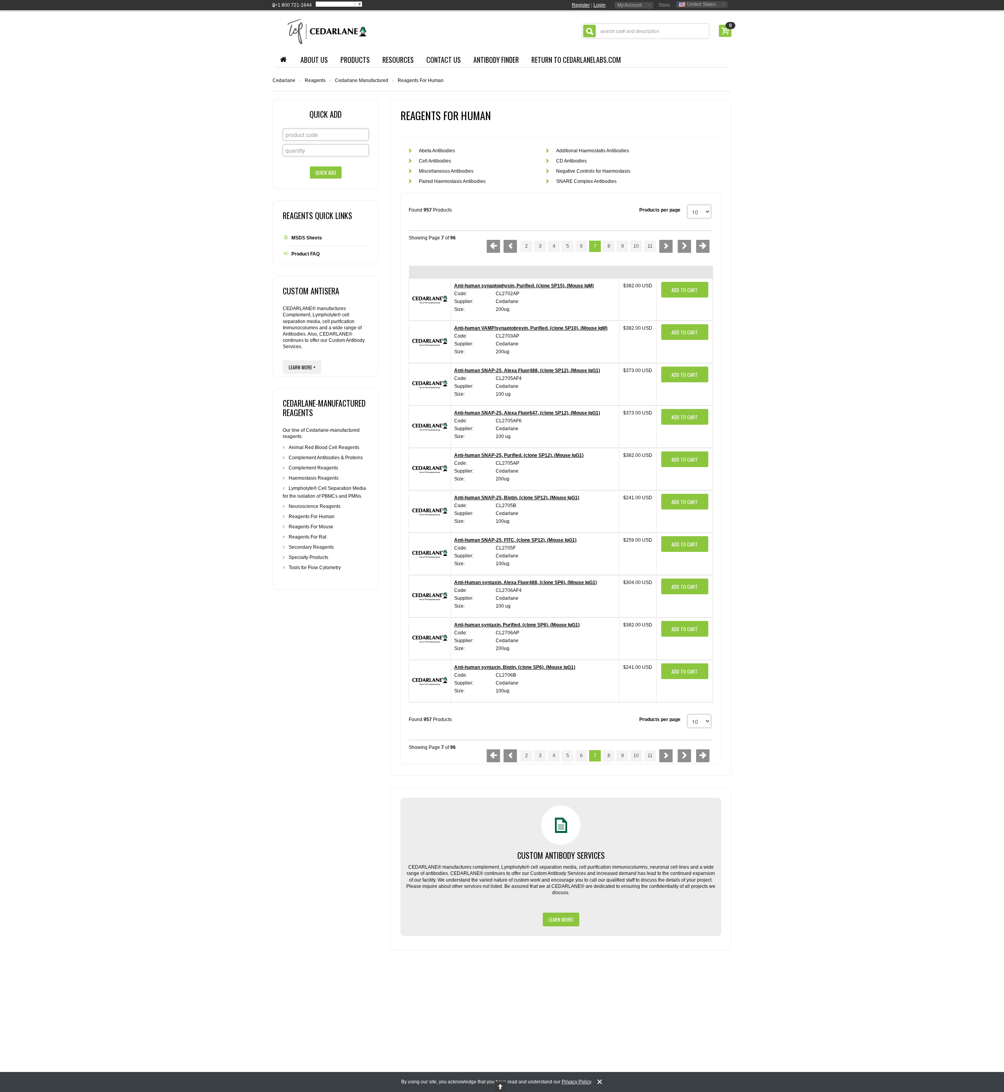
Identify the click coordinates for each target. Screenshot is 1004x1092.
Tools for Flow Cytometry (315, 567)
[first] (493, 246)
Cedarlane (284, 80)
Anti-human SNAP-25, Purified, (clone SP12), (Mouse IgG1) (519, 455)
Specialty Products (308, 557)
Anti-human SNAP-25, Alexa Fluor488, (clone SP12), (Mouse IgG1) (527, 370)
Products (355, 60)
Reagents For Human (312, 516)
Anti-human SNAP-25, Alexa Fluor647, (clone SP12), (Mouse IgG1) (527, 413)
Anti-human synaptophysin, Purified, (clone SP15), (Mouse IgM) (524, 286)
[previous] (510, 246)
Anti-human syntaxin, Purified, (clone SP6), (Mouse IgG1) (517, 625)
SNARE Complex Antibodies (586, 181)
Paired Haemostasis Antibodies (452, 181)
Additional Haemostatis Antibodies (592, 150)
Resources (398, 60)
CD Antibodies (571, 161)
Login (599, 5)
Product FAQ (305, 254)
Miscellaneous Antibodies (446, 171)
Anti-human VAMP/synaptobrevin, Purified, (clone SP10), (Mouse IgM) (530, 328)
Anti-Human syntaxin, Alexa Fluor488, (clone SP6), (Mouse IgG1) (525, 582)
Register (581, 5)
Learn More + (302, 367)
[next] (666, 246)
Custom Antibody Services (561, 855)
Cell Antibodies (435, 161)
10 (636, 246)
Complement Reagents (313, 468)
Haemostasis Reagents (313, 478)
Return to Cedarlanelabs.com (576, 60)
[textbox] (645, 31)
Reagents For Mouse (311, 527)
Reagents (315, 80)
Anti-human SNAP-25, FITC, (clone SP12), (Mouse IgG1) (515, 540)
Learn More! (561, 919)
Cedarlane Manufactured (361, 80)
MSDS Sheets (306, 238)
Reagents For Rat (307, 537)
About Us (314, 60)
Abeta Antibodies (437, 150)
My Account (629, 5)
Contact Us (443, 60)
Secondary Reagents (311, 547)
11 (650, 246)
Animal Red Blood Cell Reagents (324, 447)
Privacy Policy (576, 1082)
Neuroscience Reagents (314, 506)
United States (701, 4)
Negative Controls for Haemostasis (593, 171)
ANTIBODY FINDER (496, 60)
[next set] (684, 246)
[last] (702, 246)
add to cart (684, 290)
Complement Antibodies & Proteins (326, 457)
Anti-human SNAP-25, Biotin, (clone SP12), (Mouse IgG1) (516, 497)
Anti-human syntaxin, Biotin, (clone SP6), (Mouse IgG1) (514, 667)
